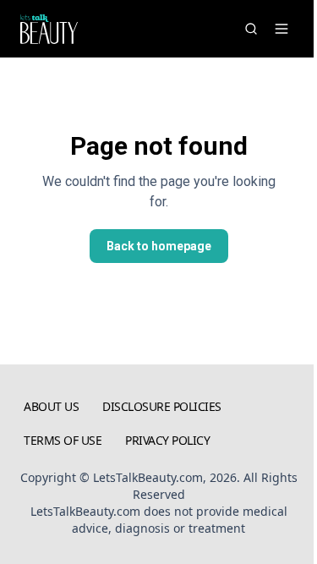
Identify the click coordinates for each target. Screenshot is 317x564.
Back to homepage (159, 246)
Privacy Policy (167, 440)
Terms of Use (62, 440)
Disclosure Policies (161, 406)
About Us (51, 406)
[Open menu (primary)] (281, 29)
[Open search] (251, 29)
